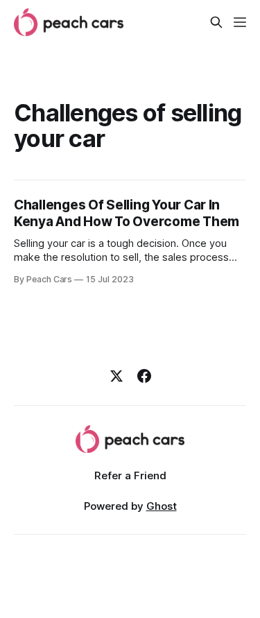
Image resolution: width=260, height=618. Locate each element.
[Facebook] (144, 376)
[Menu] (240, 22)
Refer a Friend (130, 475)
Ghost (161, 506)
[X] (116, 376)
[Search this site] (216, 22)
